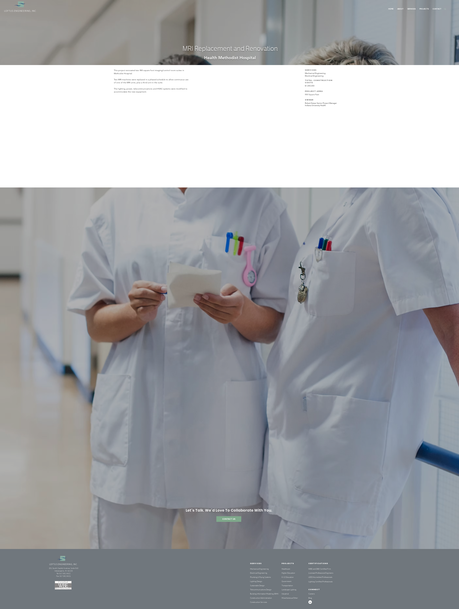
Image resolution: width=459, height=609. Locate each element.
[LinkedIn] (310, 602)
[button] (288, 593)
